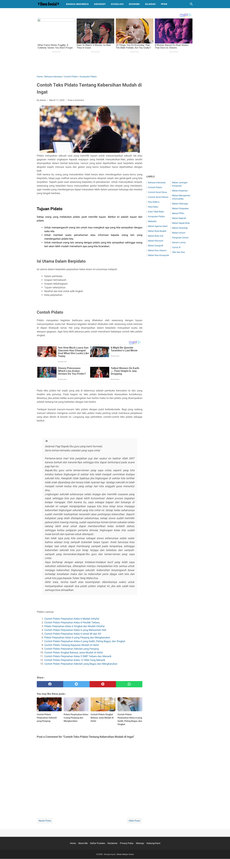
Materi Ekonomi (155, 240)
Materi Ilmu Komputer (158, 255)
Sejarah (150, 4)
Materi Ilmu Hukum (157, 250)
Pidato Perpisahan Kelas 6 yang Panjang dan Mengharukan (77, 637)
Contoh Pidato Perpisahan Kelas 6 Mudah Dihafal (71, 618)
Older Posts (134, 820)
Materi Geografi (155, 245)
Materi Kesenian (180, 190)
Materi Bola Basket (157, 231)
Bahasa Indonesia (77, 4)
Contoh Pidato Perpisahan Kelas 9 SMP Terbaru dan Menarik (77, 656)
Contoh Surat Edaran (158, 197)
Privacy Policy (126, 843)
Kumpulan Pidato (156, 216)
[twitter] (76, 684)
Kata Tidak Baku (156, 211)
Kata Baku (153, 206)
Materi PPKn (178, 213)
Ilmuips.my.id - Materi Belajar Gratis (119, 854)
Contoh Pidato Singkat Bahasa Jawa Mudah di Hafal (73, 652)
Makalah (152, 221)
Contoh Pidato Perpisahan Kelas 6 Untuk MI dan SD (73, 633)
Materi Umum (178, 232)
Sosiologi (117, 4)
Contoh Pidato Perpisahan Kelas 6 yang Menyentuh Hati (75, 629)
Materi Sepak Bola (181, 223)
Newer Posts (45, 820)
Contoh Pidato (155, 187)
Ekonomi (134, 4)
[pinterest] (103, 684)
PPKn (164, 4)
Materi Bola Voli (155, 236)
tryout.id (176, 247)
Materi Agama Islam (158, 226)
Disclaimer (112, 843)
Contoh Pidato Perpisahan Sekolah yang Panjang (71, 648)
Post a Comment (76, 100)
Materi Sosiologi (180, 228)
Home (73, 843)
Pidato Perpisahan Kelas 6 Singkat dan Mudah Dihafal (74, 626)
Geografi (100, 4)
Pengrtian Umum (180, 237)
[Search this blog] (191, 4)
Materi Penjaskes (180, 208)
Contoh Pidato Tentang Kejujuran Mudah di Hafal (71, 645)
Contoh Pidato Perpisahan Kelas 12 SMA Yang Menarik (75, 660)
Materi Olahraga (180, 203)
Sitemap (140, 843)
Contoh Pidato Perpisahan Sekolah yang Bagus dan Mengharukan (80, 663)
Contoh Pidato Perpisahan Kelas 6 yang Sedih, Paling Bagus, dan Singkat (84, 641)
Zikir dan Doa (178, 252)
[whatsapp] (129, 684)
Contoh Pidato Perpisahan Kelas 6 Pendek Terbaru (72, 622)
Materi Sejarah (179, 218)
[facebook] (50, 684)
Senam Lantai (179, 242)
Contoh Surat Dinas (157, 192)
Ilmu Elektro (153, 202)
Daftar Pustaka (97, 843)
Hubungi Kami (153, 843)
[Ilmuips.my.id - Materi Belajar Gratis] (48, 4)
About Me (83, 843)
